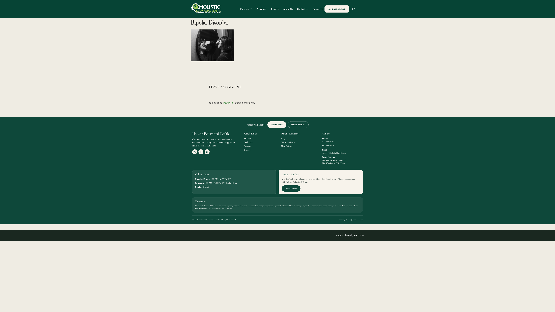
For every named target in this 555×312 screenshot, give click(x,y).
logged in (228, 102)
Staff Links (248, 142)
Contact (247, 150)
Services (275, 9)
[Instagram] (194, 151)
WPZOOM (359, 235)
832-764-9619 (328, 145)
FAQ (283, 138)
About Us (288, 9)
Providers (261, 9)
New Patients (286, 146)
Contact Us (302, 9)
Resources (318, 9)
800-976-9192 (328, 141)
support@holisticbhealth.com (334, 153)
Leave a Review (291, 188)
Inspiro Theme (343, 235)
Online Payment (298, 124)
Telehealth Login (288, 142)
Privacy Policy (345, 219)
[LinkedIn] (207, 151)
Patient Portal (277, 124)
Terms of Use (357, 219)
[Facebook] (200, 151)
